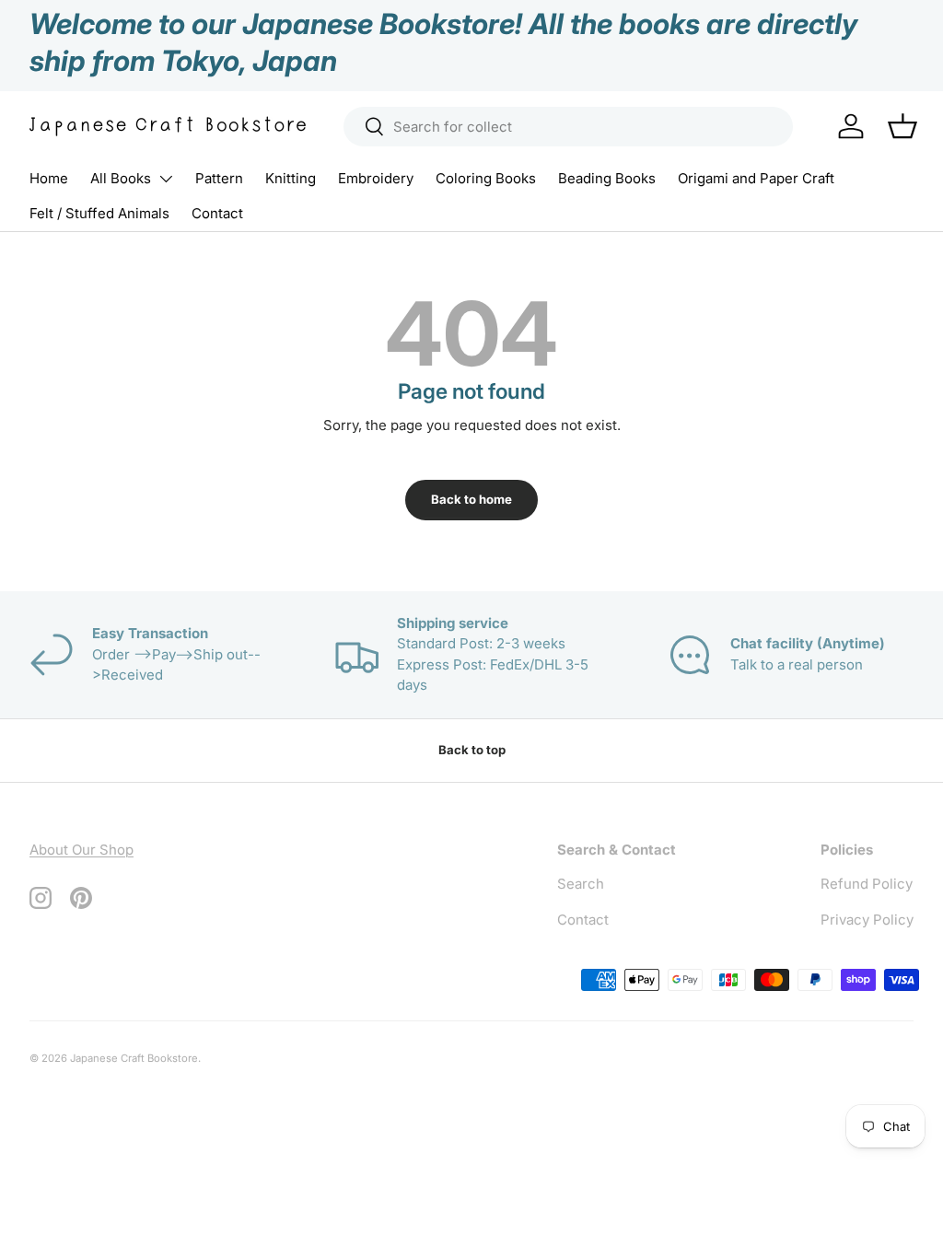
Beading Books (607, 178)
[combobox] (568, 126)
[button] (902, 126)
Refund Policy (867, 883)
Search (580, 883)
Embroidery (375, 178)
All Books (120, 178)
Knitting (290, 178)
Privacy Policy (867, 919)
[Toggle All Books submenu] (166, 179)
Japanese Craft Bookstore (134, 1058)
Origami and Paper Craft (756, 178)
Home (48, 178)
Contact (217, 213)
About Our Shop (81, 849)
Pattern (219, 178)
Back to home (471, 499)
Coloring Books (486, 178)
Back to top (472, 749)
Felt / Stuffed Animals (99, 213)
